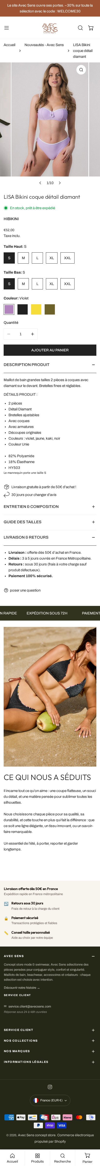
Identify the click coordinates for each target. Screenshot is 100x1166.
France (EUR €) (51, 1100)
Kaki (49, 309)
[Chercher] (80, 27)
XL (52, 258)
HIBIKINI (11, 219)
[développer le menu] (6, 27)
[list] (50, 125)
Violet (9, 309)
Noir (22, 309)
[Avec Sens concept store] (50, 27)
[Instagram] (50, 1088)
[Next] (59, 183)
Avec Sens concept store (37, 1135)
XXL (67, 258)
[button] (91, 27)
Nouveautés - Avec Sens (44, 45)
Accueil (9, 45)
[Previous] (40, 183)
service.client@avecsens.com (29, 1006)
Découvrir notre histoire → (22, 987)
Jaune (36, 309)
